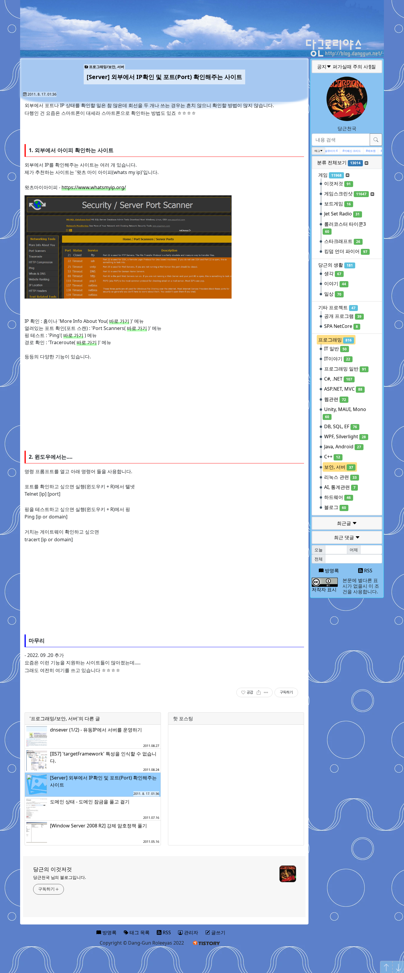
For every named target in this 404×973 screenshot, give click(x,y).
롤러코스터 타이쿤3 (345, 227)
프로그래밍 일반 (345, 368)
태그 (317, 151)
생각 (332, 273)
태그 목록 (139, 932)
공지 (347, 66)
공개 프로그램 (342, 316)
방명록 (331, 570)
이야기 (335, 283)
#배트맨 (365, 151)
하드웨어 (337, 497)
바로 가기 (119, 321)
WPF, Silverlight (345, 436)
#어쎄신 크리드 (346, 151)
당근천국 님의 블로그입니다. (59, 877)
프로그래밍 (335, 339)
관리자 (190, 932)
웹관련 (335, 399)
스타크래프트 (342, 241)
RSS (367, 570)
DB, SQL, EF (340, 426)
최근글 (344, 523)
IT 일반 (335, 348)
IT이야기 (337, 358)
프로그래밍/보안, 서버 (106, 66)
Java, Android (342, 446)
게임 (330, 175)
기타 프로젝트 (336, 307)
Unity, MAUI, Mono (345, 412)
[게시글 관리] (266, 692)
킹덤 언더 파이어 (345, 251)
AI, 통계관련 (339, 487)
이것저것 (337, 183)
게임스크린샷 (345, 193)
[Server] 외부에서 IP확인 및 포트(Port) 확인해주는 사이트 (164, 77)
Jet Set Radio (342, 213)
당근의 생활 (335, 265)
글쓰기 (217, 932)
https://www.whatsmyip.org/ (94, 187)
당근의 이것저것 (52, 869)
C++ (332, 456)
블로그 (335, 507)
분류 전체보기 (339, 162)
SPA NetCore (341, 326)
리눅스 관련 (340, 477)
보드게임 (337, 203)
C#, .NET (338, 379)
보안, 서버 (338, 467)
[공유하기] (258, 692)
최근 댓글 (344, 537)
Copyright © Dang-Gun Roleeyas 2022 (142, 943)
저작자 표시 (324, 589)
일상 (332, 294)
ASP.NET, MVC (343, 389)
